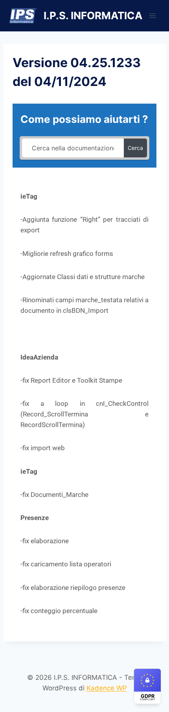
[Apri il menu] (152, 15)
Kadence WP (106, 688)
